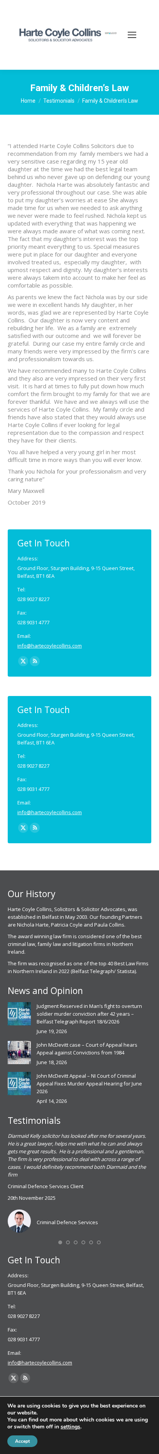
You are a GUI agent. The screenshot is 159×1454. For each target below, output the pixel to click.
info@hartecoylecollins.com (49, 645)
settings (70, 1426)
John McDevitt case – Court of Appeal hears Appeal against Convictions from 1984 (87, 1048)
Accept (22, 1441)
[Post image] (19, 1013)
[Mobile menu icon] (132, 35)
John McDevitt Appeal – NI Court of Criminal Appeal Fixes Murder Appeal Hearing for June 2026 (89, 1083)
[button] (60, 1242)
